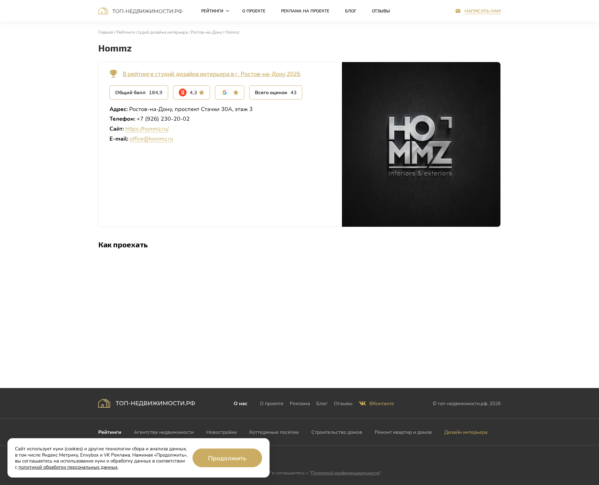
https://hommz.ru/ (147, 128)
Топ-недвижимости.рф (140, 11)
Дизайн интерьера (466, 432)
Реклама (300, 403)
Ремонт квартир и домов (403, 432)
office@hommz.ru (151, 138)
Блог (322, 403)
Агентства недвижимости (164, 432)
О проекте (272, 403)
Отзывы (343, 403)
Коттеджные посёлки (274, 432)
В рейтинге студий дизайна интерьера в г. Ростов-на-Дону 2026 (211, 73)
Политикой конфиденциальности (345, 472)
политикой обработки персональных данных (68, 467)
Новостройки (221, 432)
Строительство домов (336, 432)
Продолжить (227, 458)
